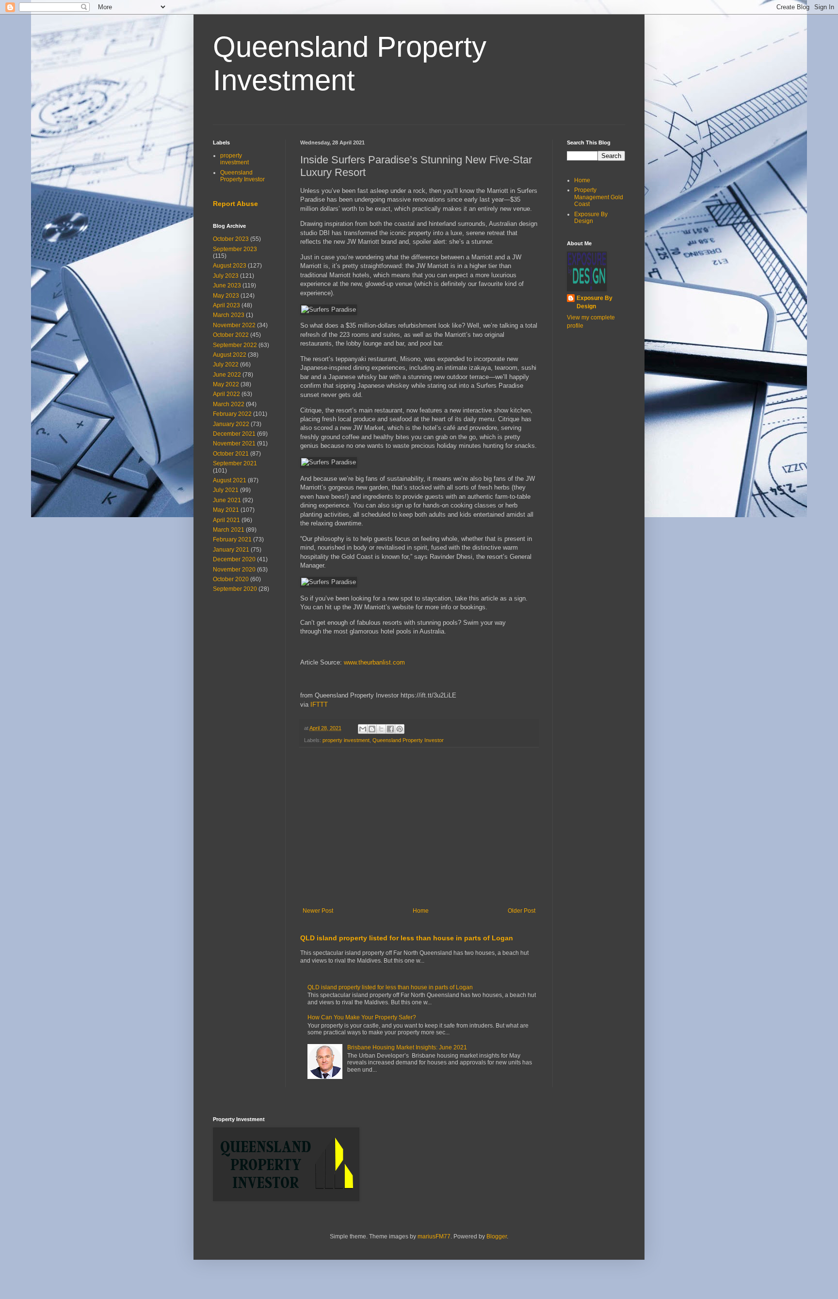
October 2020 (231, 579)
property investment (346, 740)
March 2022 (228, 404)
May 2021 (226, 510)
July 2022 (226, 364)
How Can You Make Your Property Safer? (361, 1017)
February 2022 (232, 414)
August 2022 (229, 354)
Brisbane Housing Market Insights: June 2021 (407, 1047)
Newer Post (318, 910)
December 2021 (234, 433)
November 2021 (234, 443)
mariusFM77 (434, 1236)
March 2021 (228, 529)
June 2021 (227, 500)
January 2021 (231, 549)
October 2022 (231, 335)
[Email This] (363, 729)
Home (421, 910)
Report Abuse (235, 203)
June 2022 (227, 374)
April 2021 (226, 520)
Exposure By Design (591, 217)
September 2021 (235, 463)
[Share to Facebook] (390, 729)
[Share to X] (381, 729)
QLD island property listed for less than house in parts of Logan (406, 938)
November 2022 (234, 325)
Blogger (496, 1236)
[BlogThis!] (372, 729)
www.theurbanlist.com (374, 662)
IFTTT (319, 704)
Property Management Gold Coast (598, 197)
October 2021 (231, 453)
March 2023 (228, 315)
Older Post (521, 910)
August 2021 (229, 480)
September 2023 (235, 249)
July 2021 (226, 490)
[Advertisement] (419, 827)
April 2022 (226, 394)
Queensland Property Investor (408, 740)
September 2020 (235, 589)
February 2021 (232, 539)
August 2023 (229, 265)
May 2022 (226, 384)
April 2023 (226, 305)
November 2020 (234, 569)
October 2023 (231, 239)
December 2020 (234, 559)
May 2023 (226, 295)
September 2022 (235, 345)
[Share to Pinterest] (399, 729)
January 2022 (231, 424)
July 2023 (226, 275)
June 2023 (227, 285)
